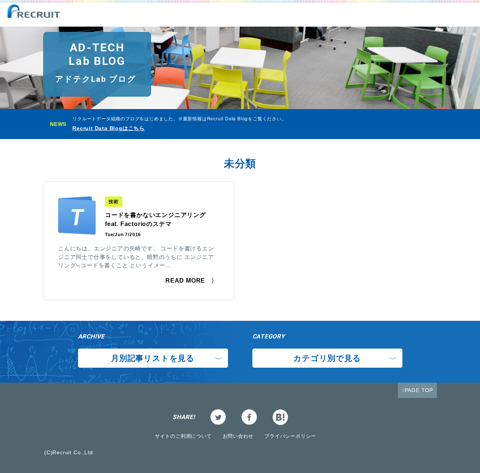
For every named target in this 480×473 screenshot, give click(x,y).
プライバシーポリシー (290, 436)
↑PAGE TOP (417, 390)
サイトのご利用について (183, 436)
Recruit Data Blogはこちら (108, 128)
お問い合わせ (238, 436)
